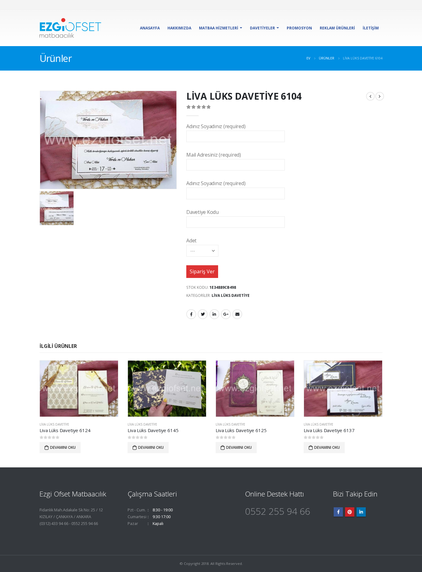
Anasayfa (150, 28)
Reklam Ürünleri (337, 28)
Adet (191, 240)
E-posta (237, 314)
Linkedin (361, 512)
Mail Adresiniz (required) (213, 154)
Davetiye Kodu (202, 212)
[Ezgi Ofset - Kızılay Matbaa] (70, 28)
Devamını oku (63, 447)
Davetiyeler (262, 28)
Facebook (191, 314)
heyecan (203, 314)
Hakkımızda (179, 28)
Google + (226, 314)
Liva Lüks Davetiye (231, 295)
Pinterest (349, 512)
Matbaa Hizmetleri (218, 28)
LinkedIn (214, 314)
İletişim (371, 28)
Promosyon (299, 28)
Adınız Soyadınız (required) (216, 126)
